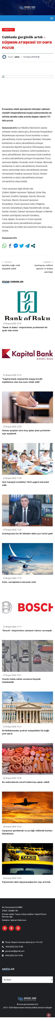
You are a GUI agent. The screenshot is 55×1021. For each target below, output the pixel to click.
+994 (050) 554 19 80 (14, 947)
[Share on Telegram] (27, 245)
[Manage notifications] (49, 1015)
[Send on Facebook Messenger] (15, 245)
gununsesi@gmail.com (14, 951)
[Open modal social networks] (33, 245)
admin (17, 57)
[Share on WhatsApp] (4, 245)
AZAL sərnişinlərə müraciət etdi (19, 582)
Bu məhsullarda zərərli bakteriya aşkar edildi (25, 782)
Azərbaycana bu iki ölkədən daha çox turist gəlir (27, 533)
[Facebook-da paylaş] (10, 245)
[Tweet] (21, 245)
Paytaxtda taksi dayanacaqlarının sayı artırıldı (26, 882)
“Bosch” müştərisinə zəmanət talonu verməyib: (27, 630)
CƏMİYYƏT (8, 30)
